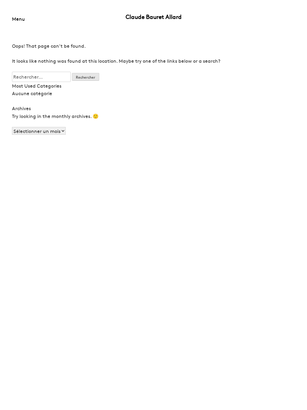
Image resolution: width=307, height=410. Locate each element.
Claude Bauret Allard (154, 16)
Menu (18, 18)
